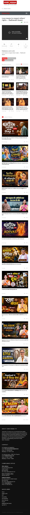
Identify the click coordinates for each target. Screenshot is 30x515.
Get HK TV (4, 505)
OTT (3, 495)
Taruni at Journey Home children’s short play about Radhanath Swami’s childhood (7, 92)
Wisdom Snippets (12, 58)
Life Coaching (5, 498)
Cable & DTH (4, 493)
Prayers (3, 501)
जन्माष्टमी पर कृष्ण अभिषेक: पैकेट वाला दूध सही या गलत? (9, 289)
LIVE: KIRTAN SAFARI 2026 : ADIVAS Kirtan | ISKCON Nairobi (13, 238)
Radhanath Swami (9, 60)
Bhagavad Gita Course (6, 503)
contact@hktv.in (8, 483)
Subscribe (5, 13)
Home (3, 492)
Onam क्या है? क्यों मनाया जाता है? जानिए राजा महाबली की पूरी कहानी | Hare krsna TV (14, 415)
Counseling (4, 497)
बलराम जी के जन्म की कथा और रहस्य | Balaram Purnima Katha (11, 264)
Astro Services (5, 500)
